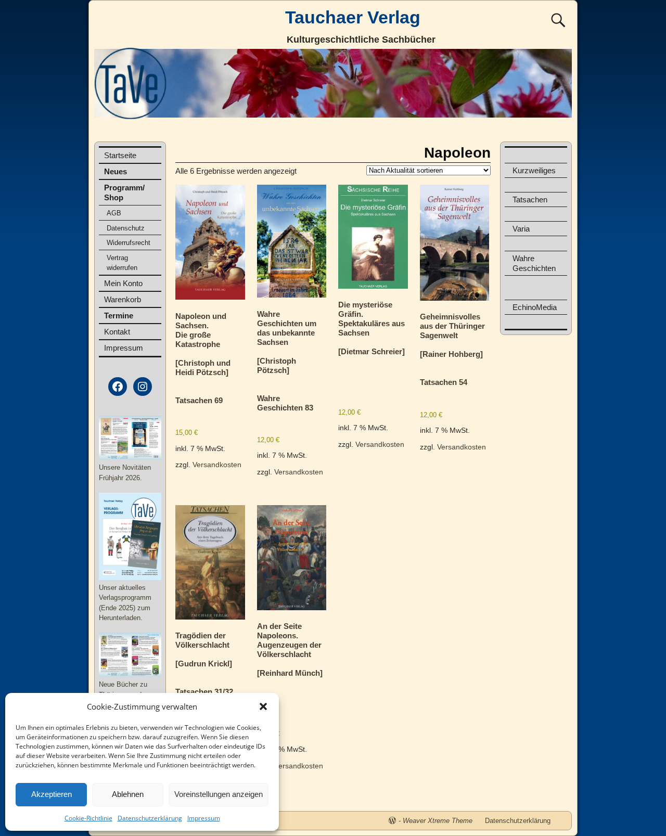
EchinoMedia (535, 307)
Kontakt (117, 331)
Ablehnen (128, 794)
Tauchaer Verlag (352, 17)
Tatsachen (530, 199)
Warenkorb (122, 299)
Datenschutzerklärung (150, 818)
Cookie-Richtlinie (88, 818)
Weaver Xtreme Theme (437, 821)
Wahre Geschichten (534, 263)
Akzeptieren (51, 794)
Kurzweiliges (534, 170)
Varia (521, 228)
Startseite (120, 155)
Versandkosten (217, 465)
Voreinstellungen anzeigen (218, 794)
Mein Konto (123, 283)
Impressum (203, 818)
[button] (263, 706)
